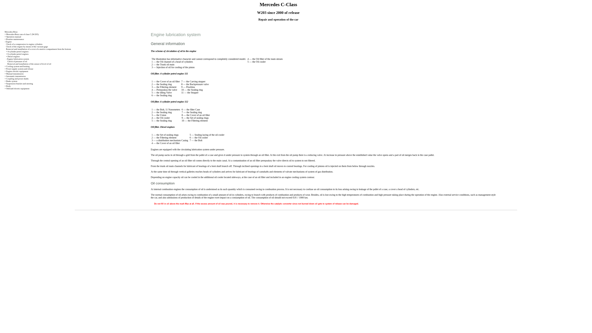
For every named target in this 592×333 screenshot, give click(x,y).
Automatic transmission (16, 76)
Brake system (11, 81)
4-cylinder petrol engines (18, 51)
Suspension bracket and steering (19, 83)
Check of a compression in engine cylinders (24, 44)
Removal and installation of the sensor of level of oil (29, 64)
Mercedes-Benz (11, 32)
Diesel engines (14, 56)
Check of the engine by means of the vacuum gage (27, 46)
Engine (9, 42)
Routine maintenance (15, 39)
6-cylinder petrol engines (18, 54)
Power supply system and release (19, 69)
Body (8, 86)
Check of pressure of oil (17, 61)
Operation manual (13, 37)
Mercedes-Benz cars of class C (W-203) (22, 34)
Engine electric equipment (17, 71)
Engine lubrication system (18, 59)
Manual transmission (15, 74)
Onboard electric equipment (17, 88)
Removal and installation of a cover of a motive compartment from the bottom (38, 49)
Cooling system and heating (18, 66)
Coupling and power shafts (17, 79)
